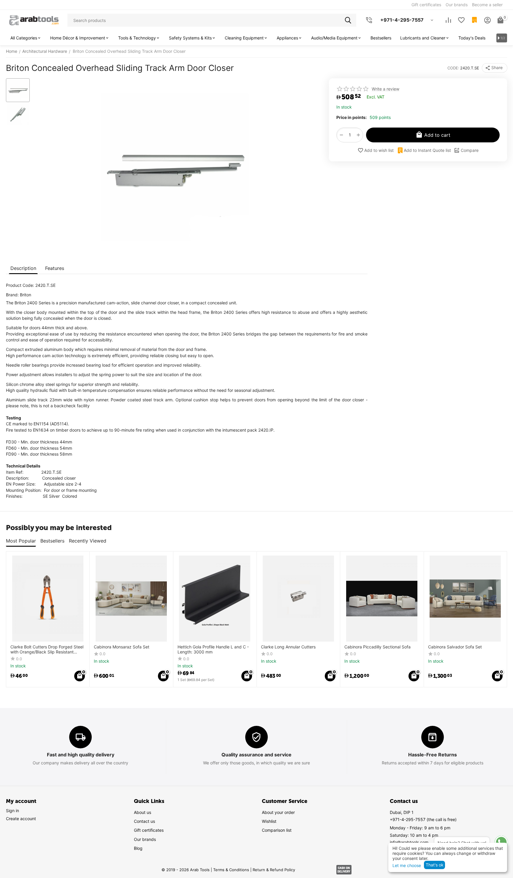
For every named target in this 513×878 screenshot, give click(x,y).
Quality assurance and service (256, 755)
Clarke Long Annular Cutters (288, 647)
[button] (494, 67)
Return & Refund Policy (274, 869)
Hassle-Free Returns (432, 755)
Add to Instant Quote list (427, 150)
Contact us (144, 821)
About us (142, 812)
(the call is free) (423, 819)
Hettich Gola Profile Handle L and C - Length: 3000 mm (213, 649)
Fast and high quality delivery (80, 755)
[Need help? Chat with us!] (501, 842)
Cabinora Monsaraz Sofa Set (121, 647)
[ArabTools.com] (34, 19)
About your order (278, 812)
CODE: (453, 68)
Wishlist (269, 821)
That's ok (435, 864)
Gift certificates (149, 830)
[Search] (349, 20)
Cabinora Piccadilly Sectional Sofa (377, 647)
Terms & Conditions (231, 869)
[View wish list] (461, 20)
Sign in (12, 810)
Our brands (145, 839)
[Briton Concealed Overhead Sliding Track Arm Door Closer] (175, 167)
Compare (470, 150)
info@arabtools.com (409, 842)
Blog (138, 848)
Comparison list (277, 830)
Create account (21, 818)
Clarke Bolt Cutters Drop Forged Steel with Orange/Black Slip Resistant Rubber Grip (46, 650)
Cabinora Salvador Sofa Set (455, 647)
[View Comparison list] (448, 20)
